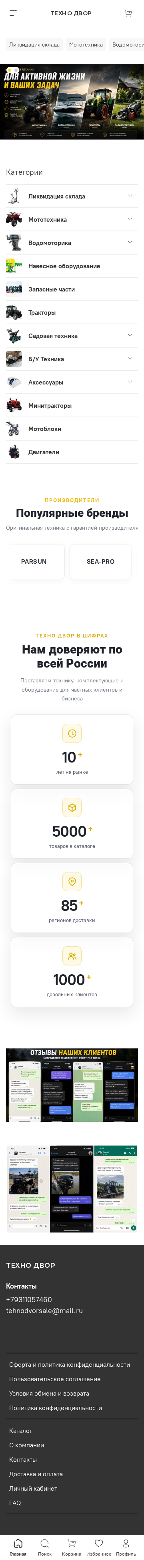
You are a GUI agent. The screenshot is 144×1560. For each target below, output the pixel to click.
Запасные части (51, 289)
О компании (26, 1445)
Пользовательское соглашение (55, 1379)
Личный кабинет (33, 1488)
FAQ (15, 1503)
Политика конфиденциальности (55, 1408)
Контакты (23, 1459)
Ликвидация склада (56, 196)
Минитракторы (50, 405)
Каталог (20, 1430)
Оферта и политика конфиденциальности (69, 1364)
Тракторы (42, 312)
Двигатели (43, 452)
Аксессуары (45, 382)
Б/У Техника (46, 359)
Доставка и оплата (36, 1474)
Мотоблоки (44, 429)
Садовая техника (53, 336)
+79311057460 (29, 1299)
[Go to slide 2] (16, 70)
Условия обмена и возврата (49, 1393)
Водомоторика (49, 243)
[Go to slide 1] (9, 70)
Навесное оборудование (64, 266)
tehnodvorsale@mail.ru (44, 1310)
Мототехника (47, 219)
